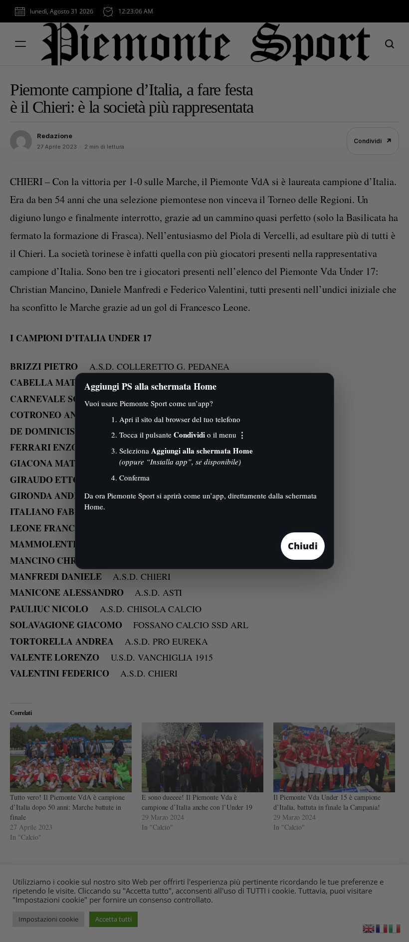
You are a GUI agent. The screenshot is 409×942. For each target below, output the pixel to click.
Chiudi (303, 546)
